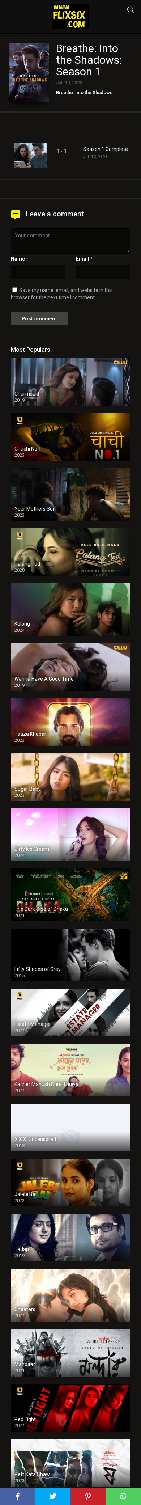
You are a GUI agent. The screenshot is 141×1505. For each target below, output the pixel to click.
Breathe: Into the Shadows (84, 92)
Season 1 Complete (105, 149)
